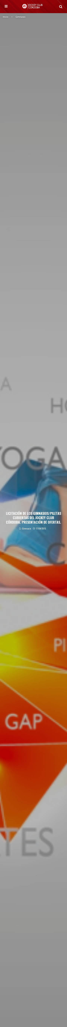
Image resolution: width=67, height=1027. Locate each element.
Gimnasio (26, 528)
